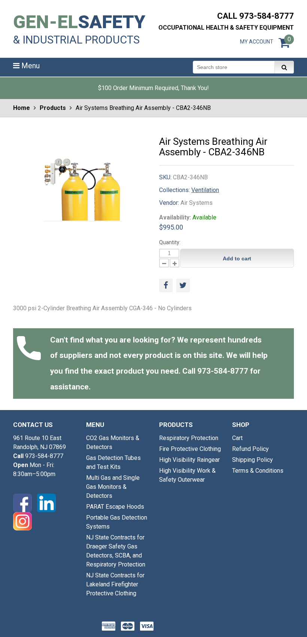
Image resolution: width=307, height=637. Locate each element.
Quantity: (169, 242)
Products (53, 107)
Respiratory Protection (188, 438)
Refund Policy (250, 448)
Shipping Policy (252, 459)
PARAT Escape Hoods (115, 506)
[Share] (166, 285)
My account (256, 42)
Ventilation (205, 190)
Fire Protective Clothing (190, 448)
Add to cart (237, 258)
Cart (237, 438)
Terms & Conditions (257, 470)
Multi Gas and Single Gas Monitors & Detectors (113, 486)
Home (21, 107)
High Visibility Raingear (189, 459)
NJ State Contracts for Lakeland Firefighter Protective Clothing (115, 584)
